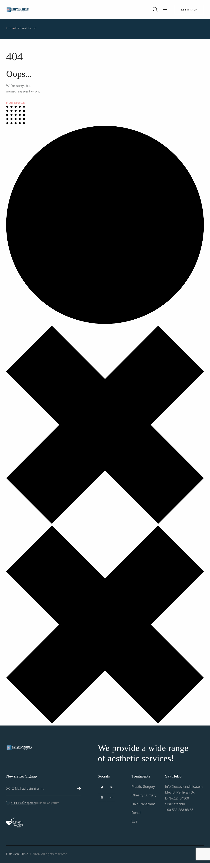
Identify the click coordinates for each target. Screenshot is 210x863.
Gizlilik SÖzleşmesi (23, 802)
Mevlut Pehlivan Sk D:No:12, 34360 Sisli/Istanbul (180, 798)
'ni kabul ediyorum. (35, 802)
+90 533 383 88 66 (179, 810)
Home (10, 28)
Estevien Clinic (17, 854)
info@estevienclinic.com (184, 787)
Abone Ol (78, 788)
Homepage (15, 102)
